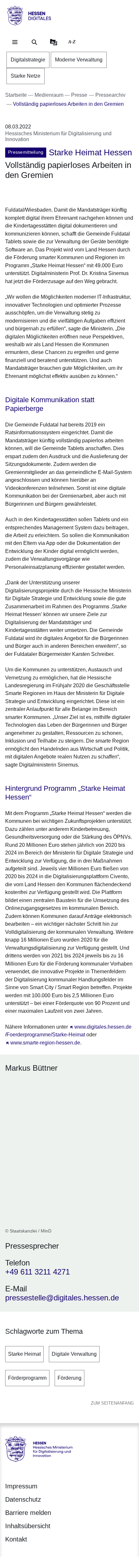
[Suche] (34, 42)
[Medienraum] (54, 42)
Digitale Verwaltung (74, 1354)
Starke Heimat (24, 1354)
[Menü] (15, 42)
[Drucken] (61, 192)
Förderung (69, 1378)
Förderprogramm (27, 1378)
